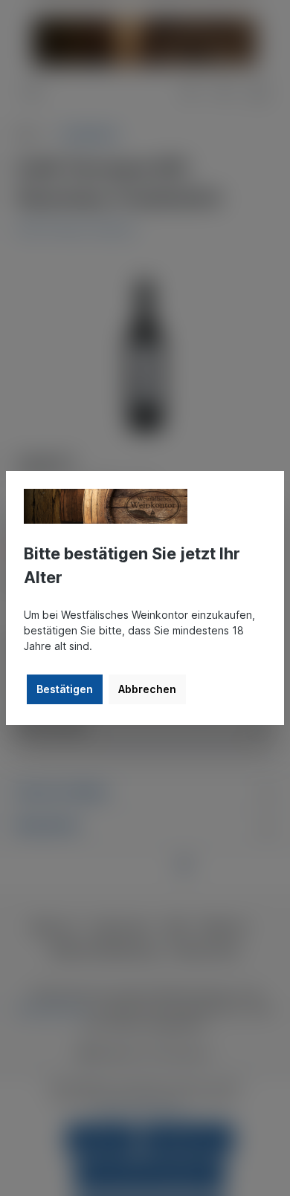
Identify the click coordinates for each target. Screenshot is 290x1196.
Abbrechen (147, 689)
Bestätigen (64, 689)
